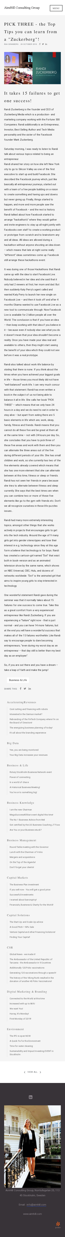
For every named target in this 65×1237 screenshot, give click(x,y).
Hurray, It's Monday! (19, 1013)
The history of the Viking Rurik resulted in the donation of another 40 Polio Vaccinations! (32, 979)
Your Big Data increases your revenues (29, 755)
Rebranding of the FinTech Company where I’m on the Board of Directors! (34, 721)
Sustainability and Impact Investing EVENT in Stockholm (32, 1053)
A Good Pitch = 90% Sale (22, 927)
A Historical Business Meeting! (25, 787)
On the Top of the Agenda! (23, 862)
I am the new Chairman (21, 809)
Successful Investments (21, 894)
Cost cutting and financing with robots (29, 709)
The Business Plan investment (24, 884)
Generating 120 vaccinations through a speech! (33, 973)
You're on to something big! (23, 792)
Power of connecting (20, 777)
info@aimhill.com (36, 1204)
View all (33, 1072)
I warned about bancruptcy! (23, 899)
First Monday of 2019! (20, 1018)
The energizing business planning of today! (31, 727)
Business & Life (18, 680)
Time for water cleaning (21, 1046)
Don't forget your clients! (22, 867)
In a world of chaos (19, 782)
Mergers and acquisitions (22, 857)
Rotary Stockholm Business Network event (31, 772)
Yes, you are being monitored (24, 750)
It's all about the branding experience (28, 732)
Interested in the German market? (26, 714)
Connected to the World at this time (27, 998)
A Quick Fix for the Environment (25, 1041)
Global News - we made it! (23, 954)
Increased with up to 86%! (22, 1003)
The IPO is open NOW (20, 1036)
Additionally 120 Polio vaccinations (27, 967)
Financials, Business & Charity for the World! (31, 905)
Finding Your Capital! (20, 937)
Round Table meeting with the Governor (29, 847)
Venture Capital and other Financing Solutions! (32, 932)
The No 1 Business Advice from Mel (27, 819)
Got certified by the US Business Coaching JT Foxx (35, 825)
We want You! (16, 1008)
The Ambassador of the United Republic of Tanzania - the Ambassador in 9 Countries (31, 961)
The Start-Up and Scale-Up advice (26, 922)
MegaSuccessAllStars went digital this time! (31, 814)
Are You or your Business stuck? (26, 830)
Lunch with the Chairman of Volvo (26, 852)
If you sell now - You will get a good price (30, 889)
